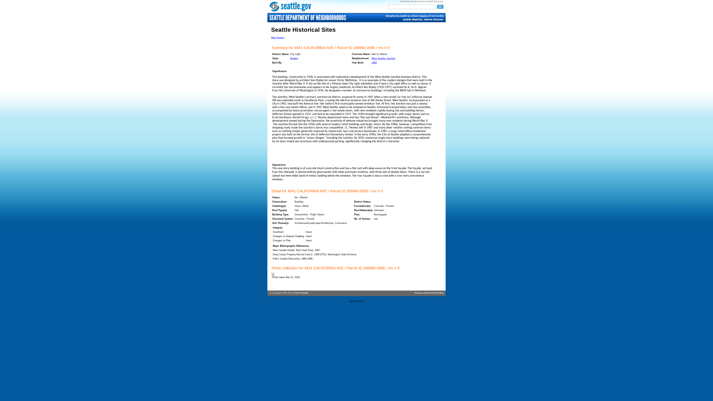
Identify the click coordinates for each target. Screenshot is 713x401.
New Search (277, 37)
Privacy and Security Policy (429, 293)
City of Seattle (301, 293)
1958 (374, 62)
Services (421, 1)
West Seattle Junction (383, 58)
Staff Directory (435, 1)
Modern (294, 58)
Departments (407, 1)
